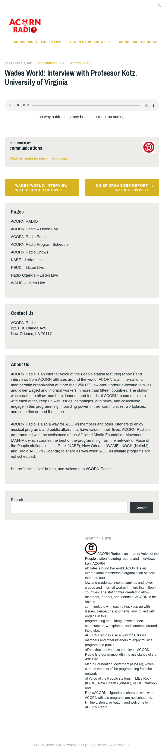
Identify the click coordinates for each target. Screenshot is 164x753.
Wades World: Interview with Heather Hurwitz (41, 187)
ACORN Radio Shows (87, 41)
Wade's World (81, 63)
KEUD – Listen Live (27, 267)
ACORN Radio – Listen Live (37, 41)
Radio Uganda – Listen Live (34, 275)
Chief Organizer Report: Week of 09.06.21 (122, 187)
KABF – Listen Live (27, 259)
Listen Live (104, 702)
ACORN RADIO (24, 221)
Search (17, 499)
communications (51, 63)
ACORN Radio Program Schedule (40, 244)
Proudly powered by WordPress (59, 745)
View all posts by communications (38, 158)
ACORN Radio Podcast (139, 41)
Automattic (120, 745)
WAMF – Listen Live (28, 282)
